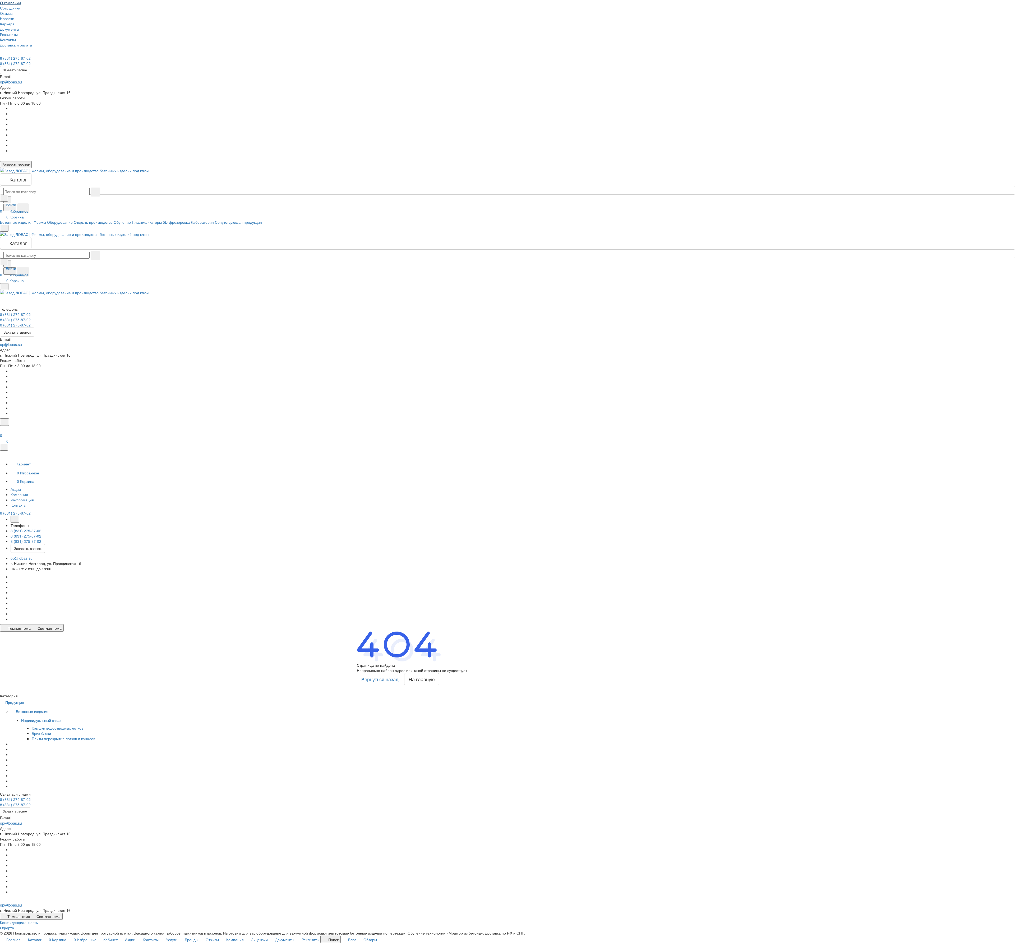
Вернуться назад (380, 679)
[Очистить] (95, 192)
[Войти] (2, 429)
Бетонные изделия (32, 711)
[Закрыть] (4, 447)
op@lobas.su (11, 82)
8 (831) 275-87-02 (15, 58)
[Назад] (15, 519)
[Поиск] (4, 422)
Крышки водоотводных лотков (57, 728)
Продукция (15, 702)
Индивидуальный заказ (41, 720)
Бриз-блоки (41, 733)
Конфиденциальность (19, 922)
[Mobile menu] (4, 286)
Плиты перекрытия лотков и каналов (63, 738)
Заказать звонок (15, 70)
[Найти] (23, 208)
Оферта (7, 927)
